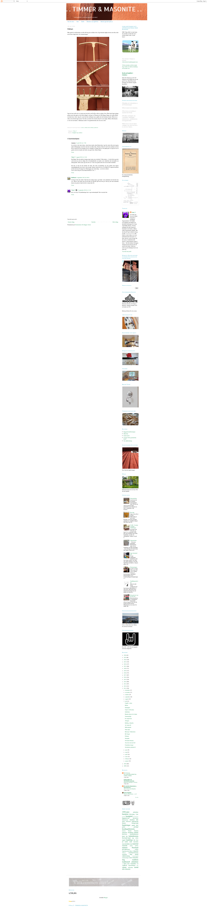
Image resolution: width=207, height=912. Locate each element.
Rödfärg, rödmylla (129, 723)
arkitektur (135, 812)
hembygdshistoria (128, 829)
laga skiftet (135, 838)
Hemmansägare (133, 567)
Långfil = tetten (128, 703)
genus (123, 827)
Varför (82, 21)
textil (130, 857)
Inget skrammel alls (133, 553)
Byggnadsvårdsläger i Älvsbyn (130, 782)
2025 (125, 657)
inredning (130, 832)
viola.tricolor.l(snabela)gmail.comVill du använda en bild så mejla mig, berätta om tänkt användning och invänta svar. (130, 65)
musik (131, 845)
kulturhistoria (133, 836)
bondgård (74, 132)
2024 (125, 659)
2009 (125, 766)
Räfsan (126, 705)
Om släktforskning (128, 441)
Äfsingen (127, 720)
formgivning (135, 823)
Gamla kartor (127, 435)
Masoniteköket (133, 498)
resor (128, 851)
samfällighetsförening (133, 852)
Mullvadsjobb (128, 727)
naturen (124, 847)
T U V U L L (127, 773)
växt (137, 865)
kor (127, 836)
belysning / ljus (133, 814)
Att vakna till (128, 725)
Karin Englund (127, 792)
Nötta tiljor (127, 729)
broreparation (135, 816)
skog (131, 854)
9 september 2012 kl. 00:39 (83, 177)
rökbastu (124, 852)
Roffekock (73, 177)
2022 (125, 664)
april (126, 754)
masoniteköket (126, 844)
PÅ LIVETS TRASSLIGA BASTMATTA (130, 786)
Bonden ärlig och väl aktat (131, 714)
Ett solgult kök (128, 718)
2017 (125, 675)
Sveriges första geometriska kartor (130, 438)
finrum (124, 823)
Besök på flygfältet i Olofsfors (127, 74)
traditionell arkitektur (130, 861)
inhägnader (124, 832)
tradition (80, 132)
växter (124, 867)
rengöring (124, 851)
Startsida (93, 222)
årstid (136, 867)
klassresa (124, 834)
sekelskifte (124, 854)
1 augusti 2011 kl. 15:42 (81, 157)
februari (127, 758)
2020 (125, 668)
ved (137, 863)
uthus (128, 863)
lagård (123, 840)
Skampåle (127, 738)
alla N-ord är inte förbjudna (130, 788)
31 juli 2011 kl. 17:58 (81, 143)
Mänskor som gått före (92, 21)
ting (77, 132)
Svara (72, 152)
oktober (127, 694)
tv (122, 863)
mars (126, 756)
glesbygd (136, 827)
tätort (125, 863)
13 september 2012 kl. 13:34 (84, 190)
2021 (125, 666)
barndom (125, 814)
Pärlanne (127, 736)
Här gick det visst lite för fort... (134, 595)
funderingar (126, 825)
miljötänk (124, 845)
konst (123, 836)
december (127, 690)
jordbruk (136, 832)
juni (126, 750)
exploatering (135, 821)
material (135, 843)
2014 (125, 681)
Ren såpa (132, 512)
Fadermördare (133, 540)
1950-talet (125, 812)
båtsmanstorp (125, 820)
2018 (125, 673)
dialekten (132, 820)
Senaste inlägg (71, 222)
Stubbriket (127, 712)
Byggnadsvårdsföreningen (129, 432)
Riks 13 (131, 851)
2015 (125, 679)
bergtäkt (123, 816)
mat (131, 844)
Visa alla (136, 797)
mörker (136, 845)
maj (126, 752)
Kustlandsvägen (126, 838)
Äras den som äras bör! (130, 742)
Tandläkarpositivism (134, 581)
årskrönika (130, 867)
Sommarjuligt (128, 716)
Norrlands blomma (129, 740)
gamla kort (135, 825)
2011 (125, 688)
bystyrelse (135, 818)
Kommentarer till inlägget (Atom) (83, 224)
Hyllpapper (127, 707)
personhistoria (126, 849)
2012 (125, 686)
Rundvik (136, 851)
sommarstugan (125, 857)
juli (126, 701)
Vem (77, 21)
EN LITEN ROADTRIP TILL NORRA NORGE (130, 775)
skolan (136, 854)
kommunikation (134, 834)
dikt (137, 820)
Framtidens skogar (129, 745)
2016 (125, 677)
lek (134, 840)
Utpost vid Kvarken (129, 709)
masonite (135, 842)
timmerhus (135, 857)
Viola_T (73, 157)
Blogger (106, 897)
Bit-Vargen (127, 734)
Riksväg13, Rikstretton (130, 732)
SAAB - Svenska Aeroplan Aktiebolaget (134, 526)
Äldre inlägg (115, 222)
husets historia (133, 831)
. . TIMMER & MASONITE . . (104, 9)
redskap (136, 849)
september (127, 697)
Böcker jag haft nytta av (107, 21)
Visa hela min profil (126, 251)
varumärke (133, 863)
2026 (125, 655)
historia (123, 831)
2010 (125, 763)
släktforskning (126, 856)
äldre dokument (126, 869)
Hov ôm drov (71, 21)
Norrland (135, 847)
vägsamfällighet (131, 865)
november (127, 692)
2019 (125, 670)
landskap (129, 840)
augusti (127, 699)
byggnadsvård (125, 818)
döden (123, 821)
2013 (125, 684)
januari (127, 761)
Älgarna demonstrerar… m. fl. (130, 794)
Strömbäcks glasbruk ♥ (130, 747)
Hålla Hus (126, 433)
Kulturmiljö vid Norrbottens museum (129, 780)
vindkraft (124, 865)
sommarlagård (135, 856)
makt (130, 842)
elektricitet (128, 821)
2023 (125, 662)
